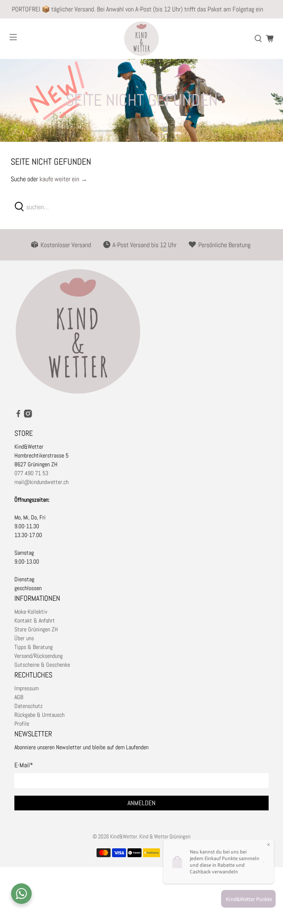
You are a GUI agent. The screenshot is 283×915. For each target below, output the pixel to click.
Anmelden (141, 803)
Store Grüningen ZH (36, 629)
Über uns (24, 638)
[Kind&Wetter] (141, 38)
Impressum (26, 688)
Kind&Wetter (123, 836)
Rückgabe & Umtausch (39, 715)
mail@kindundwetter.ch (41, 482)
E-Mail (23, 765)
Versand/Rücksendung (38, 656)
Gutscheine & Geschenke (42, 665)
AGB (18, 697)
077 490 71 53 (31, 473)
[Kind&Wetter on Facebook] (18, 416)
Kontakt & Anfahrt (34, 620)
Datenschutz (28, 706)
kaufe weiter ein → (63, 179)
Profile (21, 724)
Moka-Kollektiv (30, 612)
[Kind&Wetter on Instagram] (28, 416)
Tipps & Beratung (33, 647)
